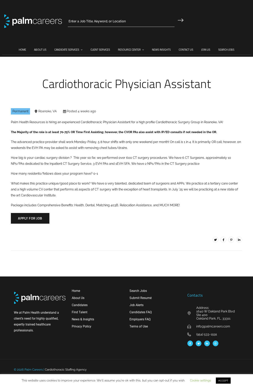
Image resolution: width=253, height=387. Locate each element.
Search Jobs (226, 49)
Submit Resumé (140, 298)
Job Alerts (136, 305)
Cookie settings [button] (200, 380)
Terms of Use (138, 326)
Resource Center (129, 49)
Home (22, 49)
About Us (40, 49)
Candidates (80, 305)
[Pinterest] (231, 240)
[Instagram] (215, 343)
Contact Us (186, 49)
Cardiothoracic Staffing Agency (66, 369)
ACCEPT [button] (223, 380)
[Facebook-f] (190, 343)
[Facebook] (223, 240)
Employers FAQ (140, 319)
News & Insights (83, 319)
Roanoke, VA (47, 111)
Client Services (100, 49)
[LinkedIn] (239, 240)
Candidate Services (66, 49)
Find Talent (79, 312)
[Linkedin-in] (207, 343)
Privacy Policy (81, 326)
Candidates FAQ (140, 312)
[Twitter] (215, 240)
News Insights (161, 49)
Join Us (205, 49)
